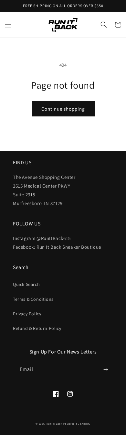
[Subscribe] (106, 369)
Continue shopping (63, 109)
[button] (8, 24)
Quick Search (26, 284)
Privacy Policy (27, 314)
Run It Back (54, 423)
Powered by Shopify (76, 423)
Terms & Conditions (33, 299)
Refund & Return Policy (37, 328)
